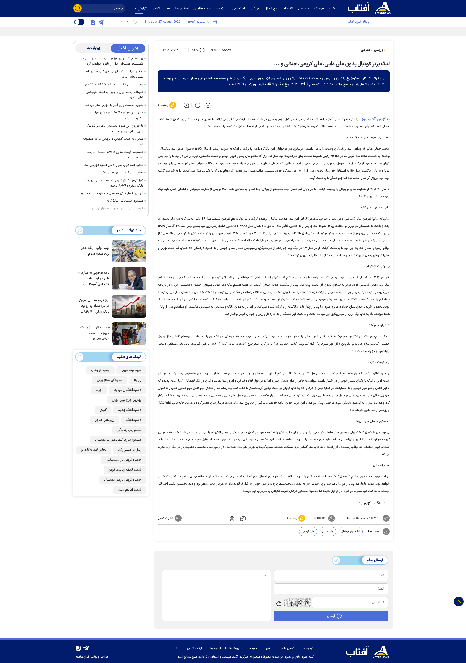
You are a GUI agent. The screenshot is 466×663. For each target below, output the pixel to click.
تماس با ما (287, 648)
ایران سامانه (82, 657)
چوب (99, 390)
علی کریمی (308, 531)
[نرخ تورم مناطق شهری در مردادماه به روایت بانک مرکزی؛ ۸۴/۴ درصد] (128, 306)
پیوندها (234, 648)
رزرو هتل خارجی (104, 420)
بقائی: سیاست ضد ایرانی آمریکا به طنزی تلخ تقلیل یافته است (114, 74)
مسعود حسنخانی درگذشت (125, 200)
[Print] (231, 518)
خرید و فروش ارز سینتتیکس (123, 459)
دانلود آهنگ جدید (129, 410)
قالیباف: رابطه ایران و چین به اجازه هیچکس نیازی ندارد (114, 95)
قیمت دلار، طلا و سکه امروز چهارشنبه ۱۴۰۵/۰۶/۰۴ (94, 333)
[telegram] (101, 22)
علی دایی (328, 531)
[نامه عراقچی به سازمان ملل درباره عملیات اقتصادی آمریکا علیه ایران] (128, 278)
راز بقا (137, 380)
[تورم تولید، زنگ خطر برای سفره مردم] (128, 250)
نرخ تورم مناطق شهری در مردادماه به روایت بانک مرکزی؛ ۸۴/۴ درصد (114, 183)
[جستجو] (77, 8)
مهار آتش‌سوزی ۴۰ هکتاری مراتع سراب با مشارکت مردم (116, 115)
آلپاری (103, 410)
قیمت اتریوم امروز (129, 489)
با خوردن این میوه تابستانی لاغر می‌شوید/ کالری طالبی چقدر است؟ (115, 128)
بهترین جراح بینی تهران (126, 400)
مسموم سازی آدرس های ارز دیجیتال (118, 440)
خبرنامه (252, 648)
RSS (175, 648)
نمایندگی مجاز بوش (110, 380)
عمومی (365, 50)
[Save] (243, 518)
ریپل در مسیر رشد (129, 450)
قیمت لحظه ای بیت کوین (124, 469)
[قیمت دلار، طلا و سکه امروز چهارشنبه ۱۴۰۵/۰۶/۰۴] (128, 333)
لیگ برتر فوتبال (350, 531)
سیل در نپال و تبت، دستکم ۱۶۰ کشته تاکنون (114, 84)
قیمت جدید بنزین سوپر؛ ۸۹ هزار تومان (117, 208)
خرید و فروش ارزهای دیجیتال (122, 479)
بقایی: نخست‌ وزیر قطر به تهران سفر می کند (114, 105)
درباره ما (308, 648)
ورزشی (378, 50)
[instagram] (93, 22)
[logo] (370, 7)
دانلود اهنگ (133, 420)
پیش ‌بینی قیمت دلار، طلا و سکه (122, 172)
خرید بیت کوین (131, 370)
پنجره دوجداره (100, 370)
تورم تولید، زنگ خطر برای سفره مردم (95, 251)
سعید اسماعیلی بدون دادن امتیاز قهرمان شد (113, 165)
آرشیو (269, 648)
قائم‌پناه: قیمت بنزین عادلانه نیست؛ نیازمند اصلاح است (115, 155)
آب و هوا (215, 648)
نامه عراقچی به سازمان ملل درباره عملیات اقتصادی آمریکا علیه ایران (94, 278)
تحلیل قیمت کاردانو (94, 450)
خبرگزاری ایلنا (367, 503)
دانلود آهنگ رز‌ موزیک (127, 390)
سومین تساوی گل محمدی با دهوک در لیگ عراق (111, 193)
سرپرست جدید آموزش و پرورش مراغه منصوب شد (113, 142)
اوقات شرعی (194, 648)
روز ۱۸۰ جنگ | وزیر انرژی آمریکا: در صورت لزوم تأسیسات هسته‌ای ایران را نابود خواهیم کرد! (113, 61)
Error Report (318, 518)
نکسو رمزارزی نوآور (129, 430)
